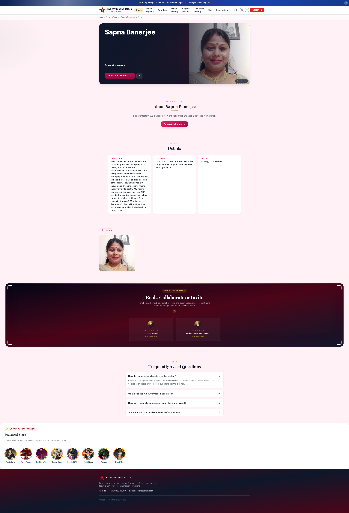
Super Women (112, 17)
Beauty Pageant (150, 10)
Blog (210, 10)
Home (139, 10)
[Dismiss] (346, 2)
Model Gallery (174, 10)
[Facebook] (236, 10)
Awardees (162, 10)
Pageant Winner (186, 10)
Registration (222, 10)
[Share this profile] (139, 76)
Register (257, 10)
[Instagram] (247, 10)
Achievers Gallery (199, 10)
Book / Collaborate (118, 76)
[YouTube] (242, 10)
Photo (140, 17)
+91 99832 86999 (117, 491)
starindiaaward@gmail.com (141, 491)
